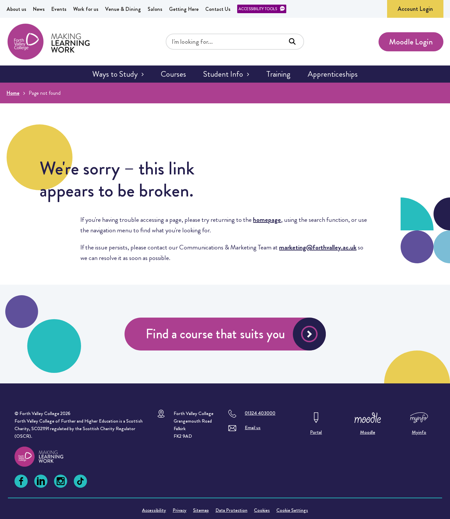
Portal (316, 432)
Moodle (367, 432)
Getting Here (184, 9)
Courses (173, 74)
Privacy (179, 510)
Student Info (223, 74)
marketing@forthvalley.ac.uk (317, 247)
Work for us (85, 9)
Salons (155, 9)
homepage (267, 219)
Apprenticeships (333, 74)
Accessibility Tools (258, 9)
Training (278, 74)
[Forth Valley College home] (45, 457)
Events (59, 9)
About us (16, 9)
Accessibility (154, 510)
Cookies (262, 510)
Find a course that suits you (215, 333)
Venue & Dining (123, 9)
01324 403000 (260, 413)
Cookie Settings (292, 510)
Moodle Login (411, 41)
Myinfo (419, 432)
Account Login (415, 9)
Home (13, 93)
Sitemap (201, 510)
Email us (253, 427)
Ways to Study (115, 74)
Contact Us (218, 9)
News (39, 9)
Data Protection (231, 510)
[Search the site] (292, 41)
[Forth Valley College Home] (49, 42)
